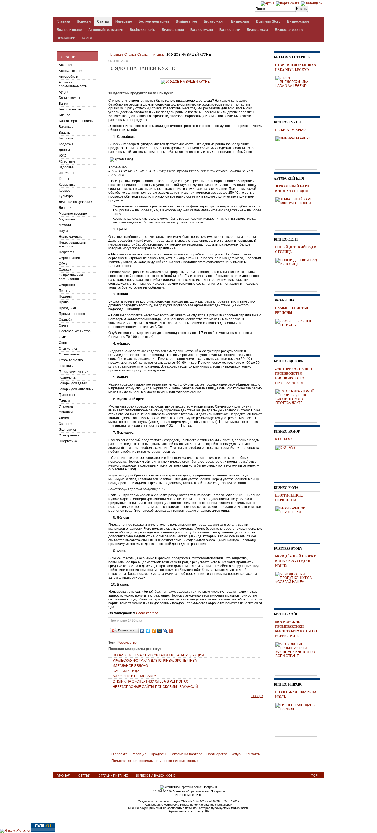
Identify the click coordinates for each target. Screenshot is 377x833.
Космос (64, 190)
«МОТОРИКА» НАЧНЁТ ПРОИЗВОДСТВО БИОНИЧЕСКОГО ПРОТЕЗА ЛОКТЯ (294, 375)
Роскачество (127, 643)
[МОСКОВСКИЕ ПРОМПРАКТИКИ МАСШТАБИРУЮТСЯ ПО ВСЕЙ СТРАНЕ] (298, 658)
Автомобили (68, 77)
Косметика (67, 185)
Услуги (236, 754)
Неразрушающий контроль (72, 244)
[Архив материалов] (267, 3)
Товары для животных (76, 389)
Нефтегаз (66, 252)
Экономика (67, 430)
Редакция (139, 754)
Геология (66, 138)
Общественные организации (71, 277)
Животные (67, 161)
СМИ (63, 337)
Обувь (63, 264)
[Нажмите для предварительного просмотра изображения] (185, 81)
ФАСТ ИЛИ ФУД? (126, 671)
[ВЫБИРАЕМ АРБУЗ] (298, 152)
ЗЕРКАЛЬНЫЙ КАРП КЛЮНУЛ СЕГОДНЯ (292, 188)
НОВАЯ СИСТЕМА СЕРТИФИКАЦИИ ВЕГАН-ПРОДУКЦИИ (158, 655)
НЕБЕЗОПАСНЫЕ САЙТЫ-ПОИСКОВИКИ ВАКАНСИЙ (155, 687)
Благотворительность (76, 121)
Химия (64, 418)
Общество (67, 285)
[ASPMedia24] (99, 9)
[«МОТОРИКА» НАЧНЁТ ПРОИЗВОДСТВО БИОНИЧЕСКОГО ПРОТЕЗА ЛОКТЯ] (298, 405)
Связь (63, 325)
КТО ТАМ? (283, 439)
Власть (64, 132)
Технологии (68, 377)
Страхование (69, 354)
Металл (65, 225)
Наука (63, 231)
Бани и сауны (69, 98)
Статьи (130, 54)
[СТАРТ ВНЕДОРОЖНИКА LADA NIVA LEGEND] (298, 91)
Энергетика (68, 441)
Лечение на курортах (75, 202)
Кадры (64, 179)
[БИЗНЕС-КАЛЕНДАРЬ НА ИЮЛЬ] (298, 719)
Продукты (158, 754)
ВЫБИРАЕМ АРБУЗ (290, 130)
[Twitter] (148, 630)
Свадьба (65, 320)
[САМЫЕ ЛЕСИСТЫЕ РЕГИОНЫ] (298, 334)
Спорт (64, 343)
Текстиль (66, 366)
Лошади (65, 208)
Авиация (65, 65)
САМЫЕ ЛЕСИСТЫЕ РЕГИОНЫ (292, 310)
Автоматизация (71, 71)
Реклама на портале (186, 754)
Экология (66, 424)
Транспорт (67, 395)
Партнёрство (216, 754)
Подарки (65, 296)
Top (314, 775)
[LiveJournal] (165, 630)
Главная (116, 54)
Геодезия (66, 144)
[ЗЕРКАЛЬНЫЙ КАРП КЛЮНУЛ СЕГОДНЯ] (298, 213)
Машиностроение (73, 213)
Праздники (67, 308)
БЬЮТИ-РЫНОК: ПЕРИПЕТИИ (289, 497)
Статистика (68, 349)
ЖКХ (62, 156)
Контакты (253, 754)
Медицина (67, 219)
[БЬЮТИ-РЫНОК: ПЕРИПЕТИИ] (298, 522)
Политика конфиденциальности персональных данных (154, 761)
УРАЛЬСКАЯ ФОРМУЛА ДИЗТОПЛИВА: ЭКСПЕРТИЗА (155, 660)
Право (64, 302)
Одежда (65, 269)
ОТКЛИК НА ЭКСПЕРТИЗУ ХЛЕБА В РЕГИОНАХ (150, 681)
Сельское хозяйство (75, 331)
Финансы (66, 412)
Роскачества (147, 613)
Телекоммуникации (74, 372)
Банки (63, 104)
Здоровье (66, 167)
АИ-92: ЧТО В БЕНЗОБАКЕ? (134, 676)
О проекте (119, 754)
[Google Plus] (171, 630)
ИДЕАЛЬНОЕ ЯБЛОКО (130, 666)
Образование (69, 258)
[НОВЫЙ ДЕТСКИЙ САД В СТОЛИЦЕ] (298, 274)
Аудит (63, 92)
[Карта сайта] (287, 3)
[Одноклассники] (154, 630)
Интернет (66, 173)
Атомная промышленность (73, 84)
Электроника (69, 435)
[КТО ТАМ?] (298, 461)
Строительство (71, 360)
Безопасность (70, 109)
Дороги (64, 150)
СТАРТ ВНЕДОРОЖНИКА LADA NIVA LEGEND (295, 67)
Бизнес (64, 115)
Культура (66, 196)
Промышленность (73, 314)
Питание (66, 291)
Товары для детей (73, 383)
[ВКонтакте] (142, 630)
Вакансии (66, 127)
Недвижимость (70, 237)
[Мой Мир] (160, 630)
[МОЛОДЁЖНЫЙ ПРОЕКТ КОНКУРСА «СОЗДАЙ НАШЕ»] (298, 587)
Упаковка (66, 406)
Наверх (257, 696)
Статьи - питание (151, 54)
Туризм (64, 401)
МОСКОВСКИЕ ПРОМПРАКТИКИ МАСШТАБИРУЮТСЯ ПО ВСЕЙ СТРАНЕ (296, 628)
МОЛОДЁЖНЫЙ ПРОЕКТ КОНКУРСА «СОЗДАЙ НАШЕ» (295, 561)
